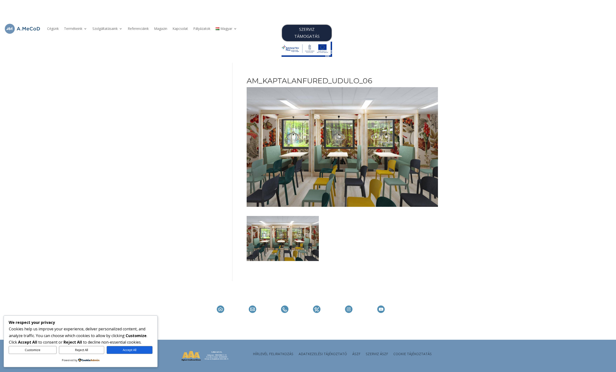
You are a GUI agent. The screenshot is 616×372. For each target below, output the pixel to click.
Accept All (129, 350)
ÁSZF (356, 354)
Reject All (81, 350)
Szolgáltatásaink (105, 28)
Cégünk (53, 28)
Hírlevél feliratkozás (273, 354)
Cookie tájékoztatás (412, 354)
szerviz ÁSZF (377, 354)
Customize (32, 350)
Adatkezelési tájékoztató (323, 354)
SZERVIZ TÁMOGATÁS (307, 32)
